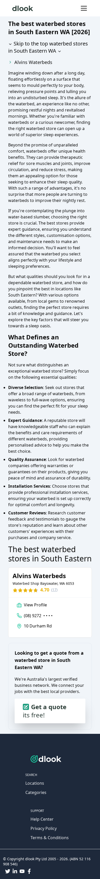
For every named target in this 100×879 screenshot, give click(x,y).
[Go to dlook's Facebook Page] (29, 871)
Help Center (42, 819)
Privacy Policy (44, 828)
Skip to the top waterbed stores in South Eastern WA (48, 47)
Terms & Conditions (50, 837)
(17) (54, 589)
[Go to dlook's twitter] (7, 871)
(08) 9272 (38, 615)
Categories (35, 792)
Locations (34, 783)
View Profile (35, 605)
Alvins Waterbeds (33, 62)
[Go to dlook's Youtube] (22, 871)
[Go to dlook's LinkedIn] (14, 871)
